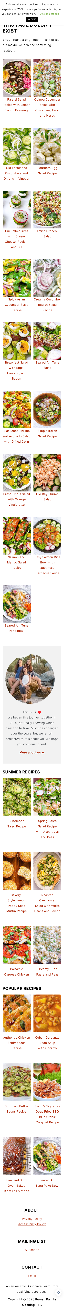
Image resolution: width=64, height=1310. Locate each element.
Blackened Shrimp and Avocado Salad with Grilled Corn (17, 436)
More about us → (32, 752)
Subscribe (32, 1250)
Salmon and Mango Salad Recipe (16, 562)
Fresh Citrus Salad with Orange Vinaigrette (16, 499)
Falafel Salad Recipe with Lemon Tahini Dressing (17, 105)
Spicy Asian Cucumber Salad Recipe (17, 305)
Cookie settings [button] (49, 13)
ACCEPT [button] (32, 19)
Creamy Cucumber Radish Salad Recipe (47, 305)
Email (32, 1275)
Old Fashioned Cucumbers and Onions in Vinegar (17, 173)
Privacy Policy (32, 1219)
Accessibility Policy (32, 1224)
